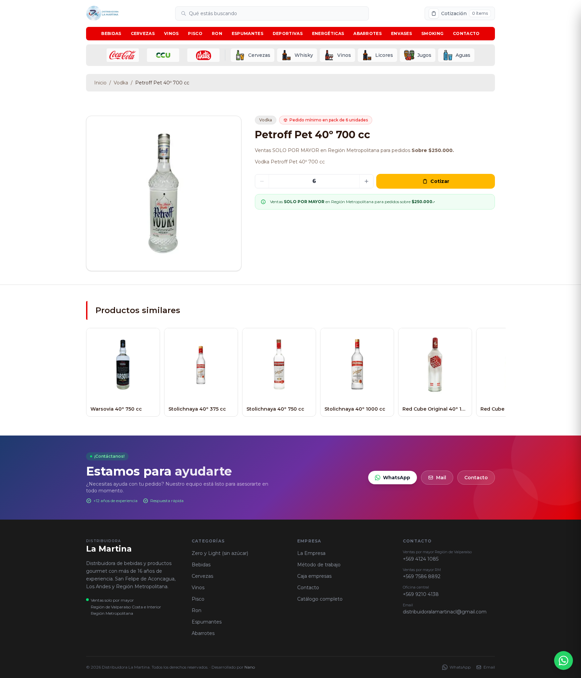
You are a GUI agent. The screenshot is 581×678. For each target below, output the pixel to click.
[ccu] (163, 55)
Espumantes (247, 33)
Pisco (195, 33)
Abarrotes (367, 33)
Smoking (432, 33)
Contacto (466, 33)
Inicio (100, 83)
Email (489, 667)
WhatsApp (396, 478)
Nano (249, 667)
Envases (401, 33)
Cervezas (143, 33)
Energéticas (328, 33)
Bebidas (111, 33)
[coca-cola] (123, 55)
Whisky (304, 55)
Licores (384, 55)
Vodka (121, 83)
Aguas (463, 55)
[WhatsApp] (563, 660)
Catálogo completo (320, 599)
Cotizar (439, 181)
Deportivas (288, 33)
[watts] (203, 55)
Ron (217, 33)
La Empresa (311, 553)
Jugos (424, 55)
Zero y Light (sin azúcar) (220, 553)
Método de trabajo (319, 565)
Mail (441, 478)
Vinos (171, 33)
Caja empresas (314, 576)
